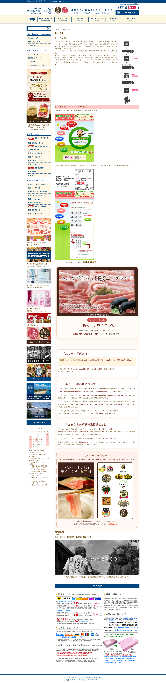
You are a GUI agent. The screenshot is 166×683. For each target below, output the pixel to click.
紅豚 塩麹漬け (39, 168)
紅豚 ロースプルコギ (35, 160)
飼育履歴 (87, 110)
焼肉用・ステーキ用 (34, 58)
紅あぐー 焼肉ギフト (35, 188)
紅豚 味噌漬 (32, 172)
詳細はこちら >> (114, 524)
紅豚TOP (58, 29)
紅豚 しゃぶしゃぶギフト (36, 195)
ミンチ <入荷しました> (36, 65)
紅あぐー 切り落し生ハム (42, 139)
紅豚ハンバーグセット (35, 203)
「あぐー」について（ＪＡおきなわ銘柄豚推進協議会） (76, 262)
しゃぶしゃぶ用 (33, 38)
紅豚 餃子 (31, 175)
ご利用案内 (76, 13)
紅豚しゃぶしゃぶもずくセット (38, 191)
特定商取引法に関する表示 (93, 677)
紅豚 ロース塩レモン (35, 157)
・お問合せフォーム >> (37, 462)
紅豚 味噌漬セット (34, 210)
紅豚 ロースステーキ (35, 214)
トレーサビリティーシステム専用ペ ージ (95, 60)
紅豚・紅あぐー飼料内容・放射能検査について (73, 537)
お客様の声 (86, 13)
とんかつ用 (32, 45)
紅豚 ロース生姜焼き (35, 153)
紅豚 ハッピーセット (35, 199)
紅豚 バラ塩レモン (34, 164)
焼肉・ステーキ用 (34, 42)
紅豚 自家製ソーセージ (35, 143)
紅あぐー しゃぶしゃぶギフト (38, 184)
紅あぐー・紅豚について (103, 13)
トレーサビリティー (62, 38)
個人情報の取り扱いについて (74, 677)
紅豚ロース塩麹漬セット (42, 206)
